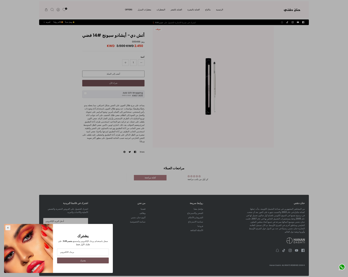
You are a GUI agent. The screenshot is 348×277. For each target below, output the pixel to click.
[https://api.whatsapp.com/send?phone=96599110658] (341, 268)
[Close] (7, 227)
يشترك (83, 260)
